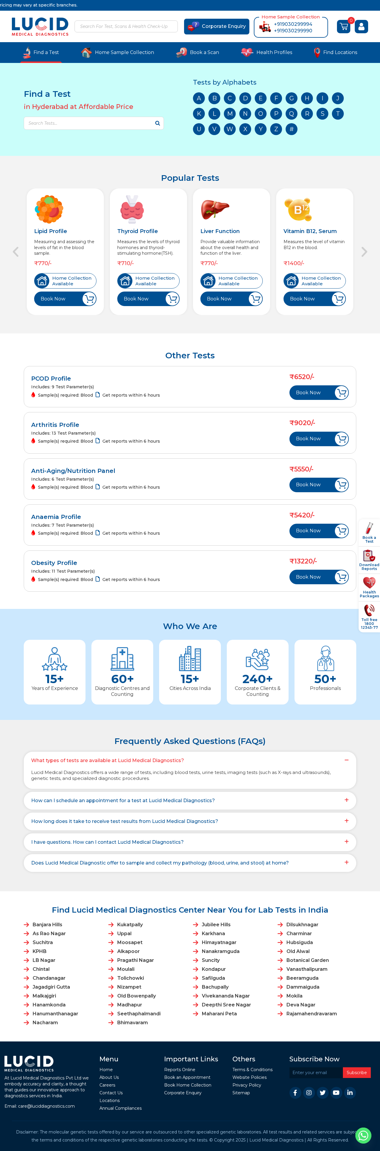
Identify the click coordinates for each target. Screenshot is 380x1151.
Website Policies (249, 1077)
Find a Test (46, 52)
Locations (109, 1100)
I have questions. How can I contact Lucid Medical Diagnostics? (107, 842)
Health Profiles (274, 52)
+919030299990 (293, 31)
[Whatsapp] (363, 1136)
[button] (15, 252)
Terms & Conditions (252, 1069)
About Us (109, 1077)
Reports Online (179, 1069)
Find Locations (340, 52)
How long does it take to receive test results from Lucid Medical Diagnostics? (124, 821)
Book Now (53, 299)
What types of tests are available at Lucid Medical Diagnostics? (107, 760)
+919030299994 (293, 24)
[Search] (172, 27)
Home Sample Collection (124, 52)
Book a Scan (204, 52)
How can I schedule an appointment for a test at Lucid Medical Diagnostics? (123, 800)
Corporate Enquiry (224, 26)
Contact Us (111, 1092)
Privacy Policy (246, 1085)
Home (106, 1069)
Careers (107, 1085)
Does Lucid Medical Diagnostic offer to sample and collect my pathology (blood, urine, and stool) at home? (160, 863)
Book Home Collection (187, 1085)
